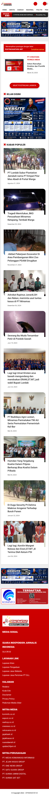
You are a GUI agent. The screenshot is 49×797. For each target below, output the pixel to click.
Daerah (20, 10)
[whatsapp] (10, 636)
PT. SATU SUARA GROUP (13, 770)
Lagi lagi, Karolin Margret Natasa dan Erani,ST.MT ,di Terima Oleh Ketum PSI (22, 548)
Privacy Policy (8, 699)
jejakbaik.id (7, 734)
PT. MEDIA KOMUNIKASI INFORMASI (18, 758)
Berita (12, 10)
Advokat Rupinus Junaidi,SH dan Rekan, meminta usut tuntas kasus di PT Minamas (24, 298)
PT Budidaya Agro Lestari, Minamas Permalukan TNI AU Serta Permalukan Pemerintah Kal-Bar (23, 422)
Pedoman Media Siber (11, 703)
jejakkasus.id (8, 738)
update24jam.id (9, 746)
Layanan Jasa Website (12, 671)
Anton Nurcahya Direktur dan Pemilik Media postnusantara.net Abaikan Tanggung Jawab (36, 66)
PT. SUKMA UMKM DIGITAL (14, 774)
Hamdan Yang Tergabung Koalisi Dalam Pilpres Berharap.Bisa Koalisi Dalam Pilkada (23, 465)
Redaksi (5, 687)
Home (4, 10)
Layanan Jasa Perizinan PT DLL (16, 675)
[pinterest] (14, 636)
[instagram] (17, 636)
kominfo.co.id (8, 714)
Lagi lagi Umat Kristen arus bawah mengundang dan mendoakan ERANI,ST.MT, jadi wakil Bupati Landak (23, 378)
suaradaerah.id (8, 742)
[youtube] (21, 636)
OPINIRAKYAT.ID (31, 793)
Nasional (30, 10)
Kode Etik (6, 691)
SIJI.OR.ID (6, 652)
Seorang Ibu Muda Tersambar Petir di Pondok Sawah (23, 337)
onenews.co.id (8, 726)
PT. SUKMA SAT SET (11, 778)
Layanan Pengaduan (11, 667)
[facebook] (3, 636)
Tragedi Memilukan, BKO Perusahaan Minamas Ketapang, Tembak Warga (21, 216)
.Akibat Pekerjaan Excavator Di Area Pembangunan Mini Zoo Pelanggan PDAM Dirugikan (24, 257)
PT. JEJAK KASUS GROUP (13, 762)
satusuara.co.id (9, 730)
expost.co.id (7, 718)
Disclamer (6, 695)
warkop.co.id (8, 722)
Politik (39, 10)
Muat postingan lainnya (24, 85)
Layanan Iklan (8, 663)
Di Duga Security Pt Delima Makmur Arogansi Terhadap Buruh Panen (22, 508)
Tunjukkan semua (37, 49)
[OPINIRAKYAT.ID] (6, 6)
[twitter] (6, 636)
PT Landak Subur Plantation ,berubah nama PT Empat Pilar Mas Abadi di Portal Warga (23, 175)
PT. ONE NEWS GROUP (12, 766)
